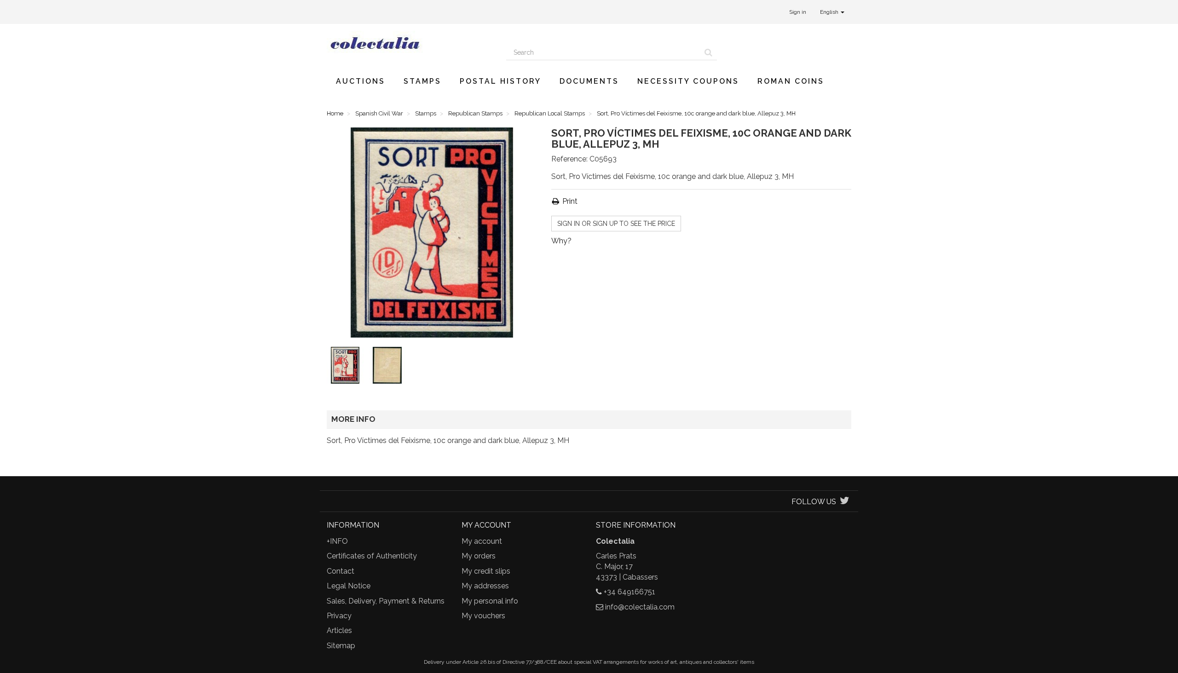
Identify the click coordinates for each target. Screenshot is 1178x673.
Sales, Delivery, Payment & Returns (386, 601)
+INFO (337, 541)
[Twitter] (844, 501)
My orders (479, 556)
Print (568, 201)
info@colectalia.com (640, 607)
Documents (589, 81)
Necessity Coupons (688, 81)
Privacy (339, 615)
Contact (340, 571)
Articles (339, 630)
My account (482, 541)
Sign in (797, 12)
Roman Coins (790, 81)
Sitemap (341, 645)
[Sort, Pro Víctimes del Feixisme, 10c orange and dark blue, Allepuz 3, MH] (347, 367)
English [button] (830, 12)
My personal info (490, 601)
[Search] (708, 52)
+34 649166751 (629, 591)
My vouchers (483, 615)
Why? (561, 240)
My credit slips (486, 571)
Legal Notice (348, 585)
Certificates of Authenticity (372, 556)
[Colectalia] (409, 43)
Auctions (360, 81)
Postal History (500, 81)
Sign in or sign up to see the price (616, 223)
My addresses (485, 585)
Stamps (422, 81)
